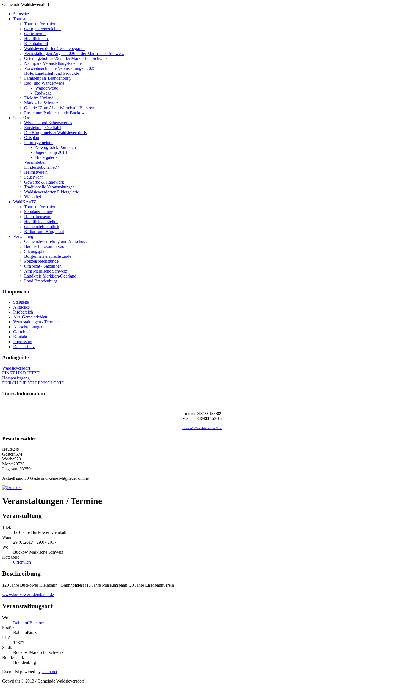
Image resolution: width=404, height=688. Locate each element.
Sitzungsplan (35, 251)
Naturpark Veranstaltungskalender (53, 63)
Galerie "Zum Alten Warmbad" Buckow (59, 108)
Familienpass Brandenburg (47, 78)
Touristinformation (40, 23)
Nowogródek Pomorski (55, 147)
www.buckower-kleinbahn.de (28, 594)
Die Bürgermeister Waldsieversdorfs (55, 132)
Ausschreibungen (28, 326)
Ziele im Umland (39, 98)
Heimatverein (36, 172)
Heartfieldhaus (36, 38)
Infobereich (23, 312)
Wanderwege (46, 88)
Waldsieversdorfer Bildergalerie (51, 192)
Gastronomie (35, 33)
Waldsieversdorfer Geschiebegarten (54, 48)
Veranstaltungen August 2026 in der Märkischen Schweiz (74, 53)
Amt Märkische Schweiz (45, 271)
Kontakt (20, 336)
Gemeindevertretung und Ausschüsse (56, 241)
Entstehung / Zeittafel (42, 127)
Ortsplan (31, 137)
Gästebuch (22, 331)
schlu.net (49, 671)
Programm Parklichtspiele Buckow (54, 112)
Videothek (33, 197)
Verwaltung (23, 236)
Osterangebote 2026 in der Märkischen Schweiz (65, 58)
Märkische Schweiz (41, 103)
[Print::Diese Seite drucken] (12, 487)
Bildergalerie (46, 157)
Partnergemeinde (38, 142)
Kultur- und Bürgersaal (44, 231)
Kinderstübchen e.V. (42, 167)
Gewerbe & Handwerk (44, 182)
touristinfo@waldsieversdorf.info (202, 428)
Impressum (22, 341)
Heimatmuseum (37, 216)
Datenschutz (24, 346)
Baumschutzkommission (45, 246)
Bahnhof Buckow (28, 622)
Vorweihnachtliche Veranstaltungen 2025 (59, 68)
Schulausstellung (38, 211)
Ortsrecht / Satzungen (43, 266)
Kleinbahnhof (36, 43)
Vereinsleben (35, 162)
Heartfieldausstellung (42, 221)
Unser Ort (22, 117)
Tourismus (22, 18)
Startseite (21, 14)
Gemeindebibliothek (41, 226)
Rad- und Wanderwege (44, 83)
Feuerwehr (33, 177)
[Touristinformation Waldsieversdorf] (202, 404)
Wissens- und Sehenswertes (48, 122)
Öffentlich (22, 562)
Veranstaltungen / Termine (36, 322)
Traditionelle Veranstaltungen (49, 187)
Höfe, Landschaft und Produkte (51, 73)
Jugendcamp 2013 (51, 152)
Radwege (43, 93)
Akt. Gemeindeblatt (30, 317)
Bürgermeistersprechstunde (47, 256)
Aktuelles (21, 307)
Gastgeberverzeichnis (42, 28)
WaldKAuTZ (25, 201)
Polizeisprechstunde (41, 261)
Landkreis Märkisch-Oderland (50, 276)
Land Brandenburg (40, 281)
